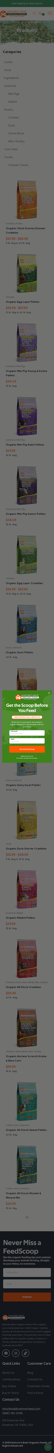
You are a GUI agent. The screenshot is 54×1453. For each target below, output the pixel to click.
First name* (14, 731)
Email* (13, 739)
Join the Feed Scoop (27, 749)
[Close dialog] (49, 693)
